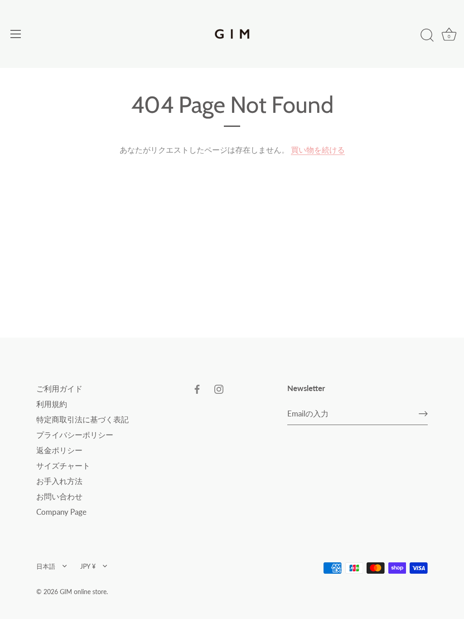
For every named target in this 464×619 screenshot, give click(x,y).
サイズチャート (63, 465)
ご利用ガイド (59, 388)
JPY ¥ (88, 566)
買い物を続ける (318, 150)
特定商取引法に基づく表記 (82, 419)
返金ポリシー (59, 450)
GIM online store (83, 591)
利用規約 (51, 404)
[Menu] (16, 34)
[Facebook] (197, 388)
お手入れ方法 (59, 481)
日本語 (45, 566)
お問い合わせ (59, 496)
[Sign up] (423, 413)
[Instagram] (218, 388)
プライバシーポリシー (74, 435)
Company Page (61, 512)
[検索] (427, 35)
